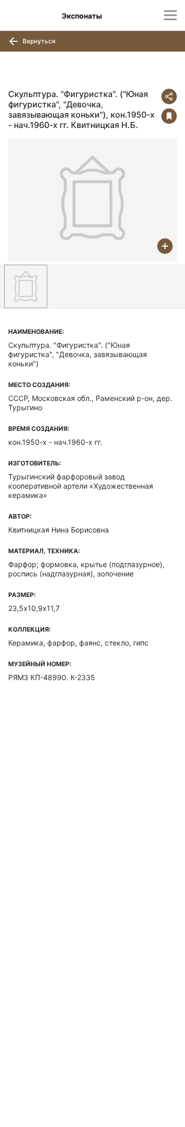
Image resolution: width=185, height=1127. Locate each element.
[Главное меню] (170, 15)
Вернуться (38, 41)
